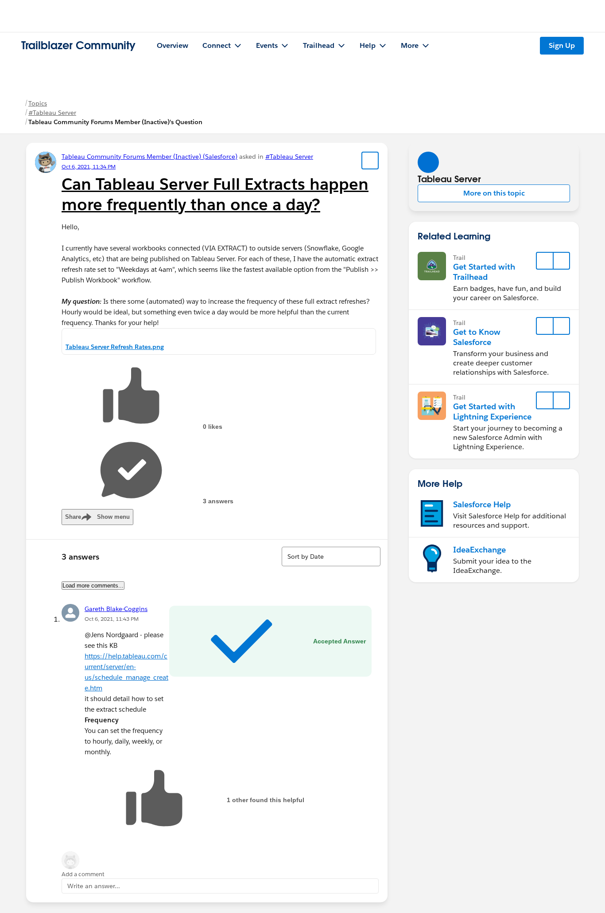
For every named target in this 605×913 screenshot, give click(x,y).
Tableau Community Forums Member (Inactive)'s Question (115, 122)
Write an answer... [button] (93, 886)
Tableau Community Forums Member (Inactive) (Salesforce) (149, 157)
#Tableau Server (52, 113)
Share (97, 516)
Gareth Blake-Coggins (116, 609)
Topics (37, 103)
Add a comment (83, 874)
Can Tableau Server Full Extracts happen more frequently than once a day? (215, 194)
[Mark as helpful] (154, 800)
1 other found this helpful (265, 799)
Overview (172, 45)
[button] (494, 193)
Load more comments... (93, 585)
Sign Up (562, 45)
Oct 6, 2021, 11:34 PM (89, 166)
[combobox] (331, 556)
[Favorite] (370, 160)
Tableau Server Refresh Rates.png (115, 347)
